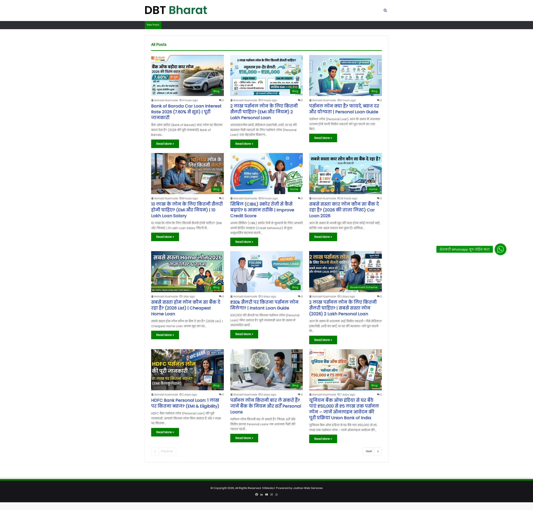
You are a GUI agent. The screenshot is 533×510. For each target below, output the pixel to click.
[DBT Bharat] (176, 10)
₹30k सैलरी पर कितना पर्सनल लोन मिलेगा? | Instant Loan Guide (264, 305)
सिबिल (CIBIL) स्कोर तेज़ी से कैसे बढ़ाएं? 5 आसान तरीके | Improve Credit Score (262, 210)
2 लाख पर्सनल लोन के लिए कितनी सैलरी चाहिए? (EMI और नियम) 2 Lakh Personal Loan (264, 112)
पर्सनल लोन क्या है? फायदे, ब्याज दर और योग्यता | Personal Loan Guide (344, 109)
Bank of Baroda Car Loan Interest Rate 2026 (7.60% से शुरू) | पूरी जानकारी (186, 112)
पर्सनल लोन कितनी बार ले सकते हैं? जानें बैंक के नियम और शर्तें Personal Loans (265, 406)
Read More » (165, 144)
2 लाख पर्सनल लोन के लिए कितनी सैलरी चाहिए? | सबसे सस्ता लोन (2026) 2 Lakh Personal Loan (343, 308)
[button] (500, 249)
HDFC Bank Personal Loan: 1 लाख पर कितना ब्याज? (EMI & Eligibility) (185, 403)
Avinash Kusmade (166, 100)
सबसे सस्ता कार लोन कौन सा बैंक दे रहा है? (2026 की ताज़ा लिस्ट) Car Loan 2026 (344, 210)
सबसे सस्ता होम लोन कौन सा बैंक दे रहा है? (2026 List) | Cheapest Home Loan (185, 308)
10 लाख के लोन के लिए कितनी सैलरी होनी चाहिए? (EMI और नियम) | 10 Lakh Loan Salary (187, 210)
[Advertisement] (266, 481)
